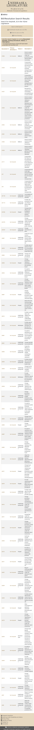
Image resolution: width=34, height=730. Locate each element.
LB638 (3, 377)
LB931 (3, 283)
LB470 (3, 483)
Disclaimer (5, 724)
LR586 (3, 56)
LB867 (3, 294)
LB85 (3, 705)
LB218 (3, 678)
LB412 (3, 504)
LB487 (3, 434)
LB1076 (3, 222)
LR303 (3, 108)
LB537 (3, 396)
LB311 (3, 561)
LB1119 (3, 202)
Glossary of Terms (7, 720)
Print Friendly (18, 35)
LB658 (3, 368)
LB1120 (3, 196)
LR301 (3, 134)
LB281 (3, 608)
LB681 (3, 335)
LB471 (3, 471)
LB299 (3, 585)
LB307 (3, 572)
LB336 (3, 540)
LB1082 (3, 212)
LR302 (3, 125)
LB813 (3, 316)
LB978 (3, 248)
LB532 (3, 408)
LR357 (3, 91)
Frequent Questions (7, 715)
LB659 (3, 361)
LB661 (3, 343)
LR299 (3, 150)
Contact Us (5, 722)
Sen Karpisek (13, 56)
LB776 (3, 325)
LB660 (3, 351)
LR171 (3, 162)
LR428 (3, 67)
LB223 (3, 669)
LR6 (2, 186)
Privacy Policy (5, 719)
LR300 (3, 142)
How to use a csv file (17, 33)
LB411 (3, 517)
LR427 (3, 81)
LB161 (3, 687)
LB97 (3, 695)
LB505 (3, 418)
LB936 (3, 263)
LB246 (3, 660)
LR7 (2, 174)
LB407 (3, 527)
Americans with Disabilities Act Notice (12, 717)
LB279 (3, 620)
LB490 (3, 425)
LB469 (3, 492)
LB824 (3, 305)
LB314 (3, 551)
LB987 (3, 238)
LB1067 (3, 229)
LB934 (3, 273)
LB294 (3, 598)
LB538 (3, 386)
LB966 (3, 255)
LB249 (3, 650)
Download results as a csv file (18, 30)
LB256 (3, 636)
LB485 (3, 447)
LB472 (3, 459)
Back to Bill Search (17, 27)
